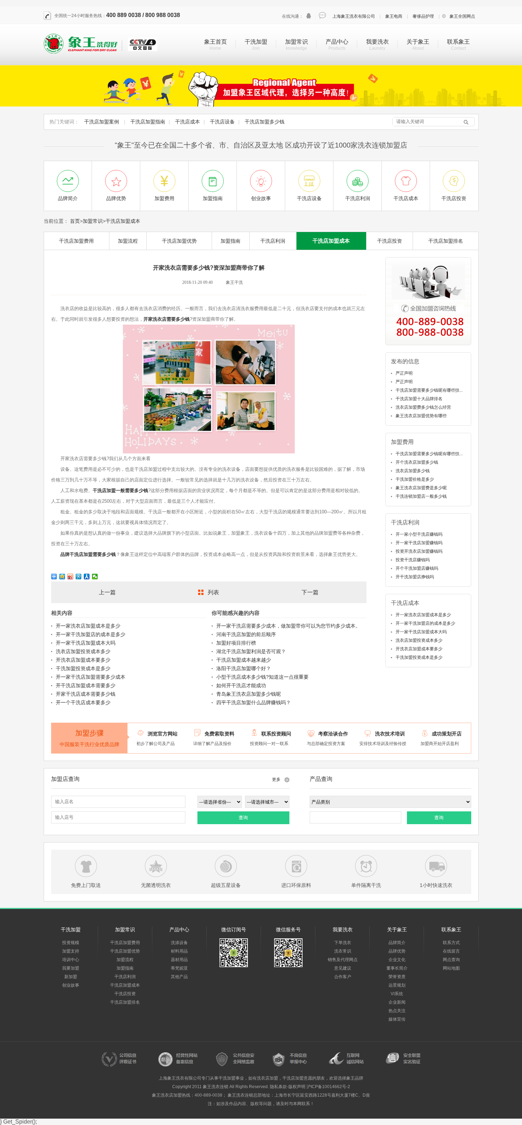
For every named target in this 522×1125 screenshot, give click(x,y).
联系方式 (451, 942)
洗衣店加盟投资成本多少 (83, 651)
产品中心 (337, 42)
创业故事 (70, 985)
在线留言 (451, 951)
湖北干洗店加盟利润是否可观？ (251, 651)
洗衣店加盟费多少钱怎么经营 (423, 407)
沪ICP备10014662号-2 (328, 1086)
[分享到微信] (95, 576)
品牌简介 (397, 942)
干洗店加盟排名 (445, 241)
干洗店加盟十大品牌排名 (419, 398)
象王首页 (215, 42)
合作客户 (342, 976)
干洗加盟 (256, 42)
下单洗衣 (342, 942)
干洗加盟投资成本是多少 (83, 668)
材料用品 (179, 951)
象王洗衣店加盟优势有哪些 (421, 415)
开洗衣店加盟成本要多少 (83, 660)
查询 (243, 817)
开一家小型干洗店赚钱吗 (419, 534)
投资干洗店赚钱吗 (413, 559)
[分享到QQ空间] (62, 576)
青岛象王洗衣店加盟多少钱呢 (248, 694)
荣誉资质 (397, 976)
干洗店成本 (187, 122)
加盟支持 (70, 951)
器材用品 (179, 959)
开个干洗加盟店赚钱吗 (417, 568)
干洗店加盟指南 (147, 122)
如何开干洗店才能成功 (241, 685)
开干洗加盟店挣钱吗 (415, 576)
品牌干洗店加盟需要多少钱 (88, 554)
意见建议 (342, 968)
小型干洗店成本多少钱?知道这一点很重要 (262, 677)
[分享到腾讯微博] (79, 576)
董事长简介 (397, 968)
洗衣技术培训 (390, 734)
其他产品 (179, 976)
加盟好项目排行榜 (236, 643)
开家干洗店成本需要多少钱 (85, 694)
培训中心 (70, 959)
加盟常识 (296, 42)
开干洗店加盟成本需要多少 (85, 685)
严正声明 (404, 373)
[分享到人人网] (87, 576)
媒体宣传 (397, 1019)
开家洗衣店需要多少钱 (166, 319)
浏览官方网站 (163, 734)
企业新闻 (397, 1002)
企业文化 (397, 959)
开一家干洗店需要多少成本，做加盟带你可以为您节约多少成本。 (288, 626)
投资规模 (70, 942)
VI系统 (397, 993)
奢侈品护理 (423, 16)
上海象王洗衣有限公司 (353, 16)
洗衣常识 (342, 951)
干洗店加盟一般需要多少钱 (120, 490)
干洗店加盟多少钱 (264, 122)
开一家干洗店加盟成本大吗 (85, 643)
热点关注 (397, 1010)
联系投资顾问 (276, 734)
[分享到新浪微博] (70, 576)
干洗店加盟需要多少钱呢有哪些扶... (429, 390)
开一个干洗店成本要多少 (83, 702)
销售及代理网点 (343, 959)
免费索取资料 (219, 734)
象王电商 (393, 16)
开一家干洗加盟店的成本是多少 (90, 634)
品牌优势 (397, 951)
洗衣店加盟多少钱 (413, 470)
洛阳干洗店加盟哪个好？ (243, 668)
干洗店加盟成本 (122, 221)
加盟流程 (128, 241)
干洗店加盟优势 (179, 241)
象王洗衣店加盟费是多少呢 (421, 487)
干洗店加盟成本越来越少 (243, 660)
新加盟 (70, 976)
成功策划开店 (447, 734)
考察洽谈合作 (333, 734)
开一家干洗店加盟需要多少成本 (90, 677)
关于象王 (418, 42)
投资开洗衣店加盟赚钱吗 (419, 551)
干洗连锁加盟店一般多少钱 (421, 496)
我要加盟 (70, 968)
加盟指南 (230, 241)
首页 (75, 221)
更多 (276, 779)
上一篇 (107, 592)
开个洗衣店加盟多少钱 (417, 462)
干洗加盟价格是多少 (415, 479)
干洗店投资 (389, 241)
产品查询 (321, 779)
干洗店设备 (222, 122)
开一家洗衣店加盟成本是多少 (88, 626)
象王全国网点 (462, 16)
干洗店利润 (272, 241)
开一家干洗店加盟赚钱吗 (419, 542)
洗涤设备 (179, 942)
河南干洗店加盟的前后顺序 (246, 634)
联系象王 (458, 42)
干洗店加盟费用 (76, 241)
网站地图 (451, 968)
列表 (213, 592)
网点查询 (451, 959)
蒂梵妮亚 (179, 968)
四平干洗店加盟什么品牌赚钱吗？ (253, 702)
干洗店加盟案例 (101, 122)
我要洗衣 (377, 42)
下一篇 (310, 592)
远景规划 (397, 985)
